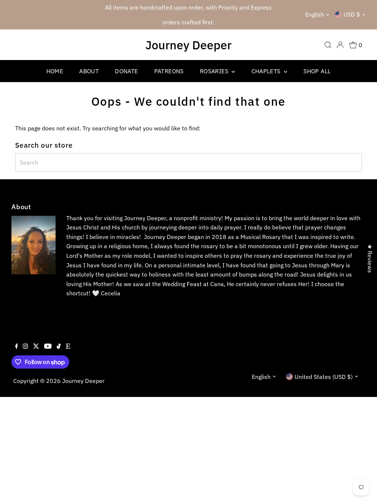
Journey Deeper (188, 45)
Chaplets (266, 71)
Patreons (169, 71)
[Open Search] (328, 45)
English (314, 14)
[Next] (268, 15)
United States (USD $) (324, 376)
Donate (126, 71)
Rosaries (215, 71)
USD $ (351, 14)
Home (54, 71)
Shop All (317, 71)
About (89, 71)
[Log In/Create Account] (340, 45)
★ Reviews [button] (370, 258)
